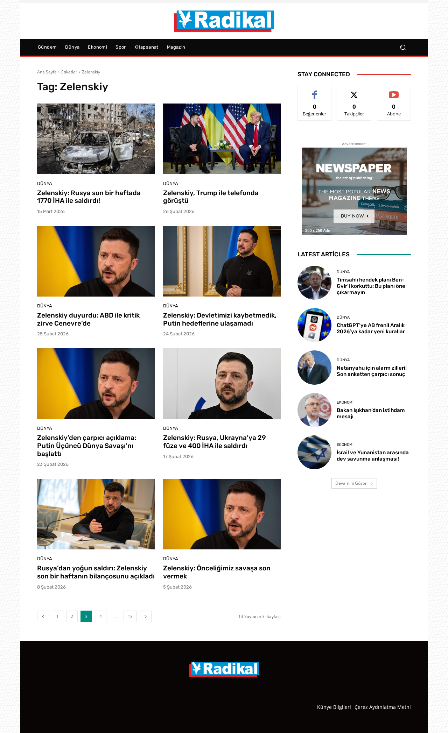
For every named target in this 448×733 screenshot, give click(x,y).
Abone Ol (394, 91)
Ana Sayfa (47, 72)
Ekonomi (345, 402)
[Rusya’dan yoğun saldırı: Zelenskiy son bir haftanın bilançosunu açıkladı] (96, 514)
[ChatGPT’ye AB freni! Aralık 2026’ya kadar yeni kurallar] (314, 325)
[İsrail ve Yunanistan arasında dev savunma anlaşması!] (314, 452)
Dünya (44, 183)
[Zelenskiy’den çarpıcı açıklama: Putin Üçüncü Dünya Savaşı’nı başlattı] (96, 383)
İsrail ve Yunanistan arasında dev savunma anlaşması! (373, 455)
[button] (402, 47)
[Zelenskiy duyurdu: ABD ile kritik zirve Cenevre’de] (96, 261)
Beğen (314, 91)
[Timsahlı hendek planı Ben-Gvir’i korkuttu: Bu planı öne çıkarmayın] (314, 283)
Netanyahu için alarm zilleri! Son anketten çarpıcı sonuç (372, 371)
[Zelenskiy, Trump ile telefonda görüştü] (222, 139)
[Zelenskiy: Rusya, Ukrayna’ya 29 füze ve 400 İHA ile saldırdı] (222, 383)
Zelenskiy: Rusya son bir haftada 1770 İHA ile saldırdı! (89, 197)
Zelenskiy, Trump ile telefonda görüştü (211, 197)
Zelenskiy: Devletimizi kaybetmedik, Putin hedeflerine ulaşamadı (219, 319)
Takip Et (354, 91)
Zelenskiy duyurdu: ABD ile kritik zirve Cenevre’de (88, 319)
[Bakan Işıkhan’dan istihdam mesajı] (314, 410)
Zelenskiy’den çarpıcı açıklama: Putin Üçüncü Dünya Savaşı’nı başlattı (86, 446)
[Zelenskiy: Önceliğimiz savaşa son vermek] (222, 514)
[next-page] (146, 616)
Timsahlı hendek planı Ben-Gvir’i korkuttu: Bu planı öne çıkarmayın (371, 286)
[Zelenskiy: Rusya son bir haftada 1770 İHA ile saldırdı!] (96, 139)
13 (130, 616)
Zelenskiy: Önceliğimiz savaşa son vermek (217, 572)
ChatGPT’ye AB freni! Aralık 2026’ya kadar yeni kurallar (371, 328)
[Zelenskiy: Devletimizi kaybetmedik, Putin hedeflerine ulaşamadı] (222, 261)
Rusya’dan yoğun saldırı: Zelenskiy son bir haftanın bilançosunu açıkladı (96, 572)
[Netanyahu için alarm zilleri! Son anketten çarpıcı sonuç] (314, 367)
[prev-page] (43, 616)
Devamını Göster (351, 483)
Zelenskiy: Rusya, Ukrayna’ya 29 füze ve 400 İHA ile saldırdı (214, 442)
